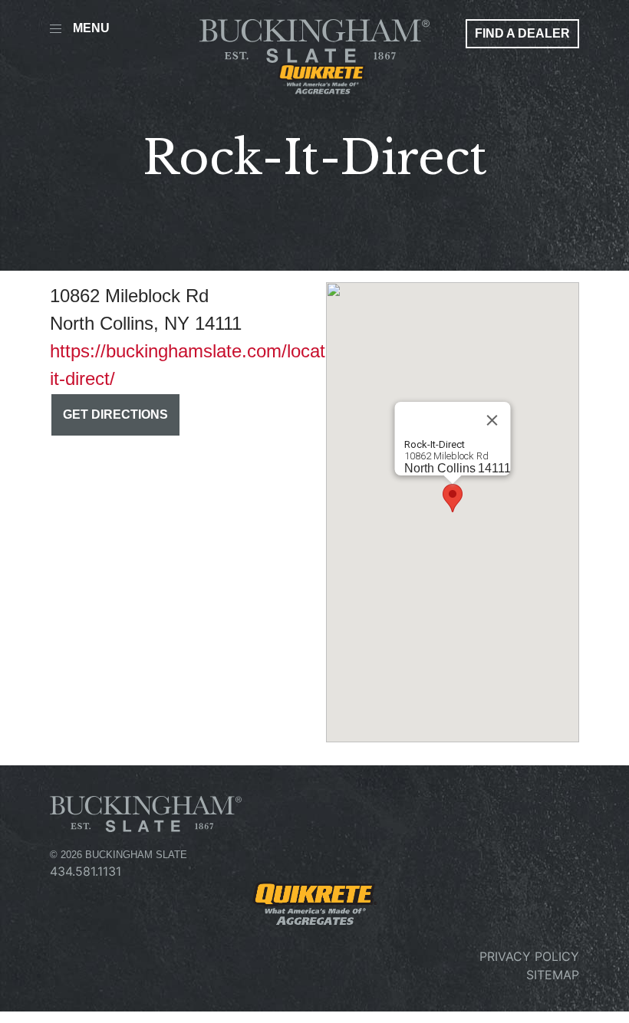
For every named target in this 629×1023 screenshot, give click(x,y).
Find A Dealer (522, 33)
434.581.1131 (85, 871)
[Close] (492, 420)
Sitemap (552, 974)
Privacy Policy (529, 956)
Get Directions (115, 414)
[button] (452, 498)
